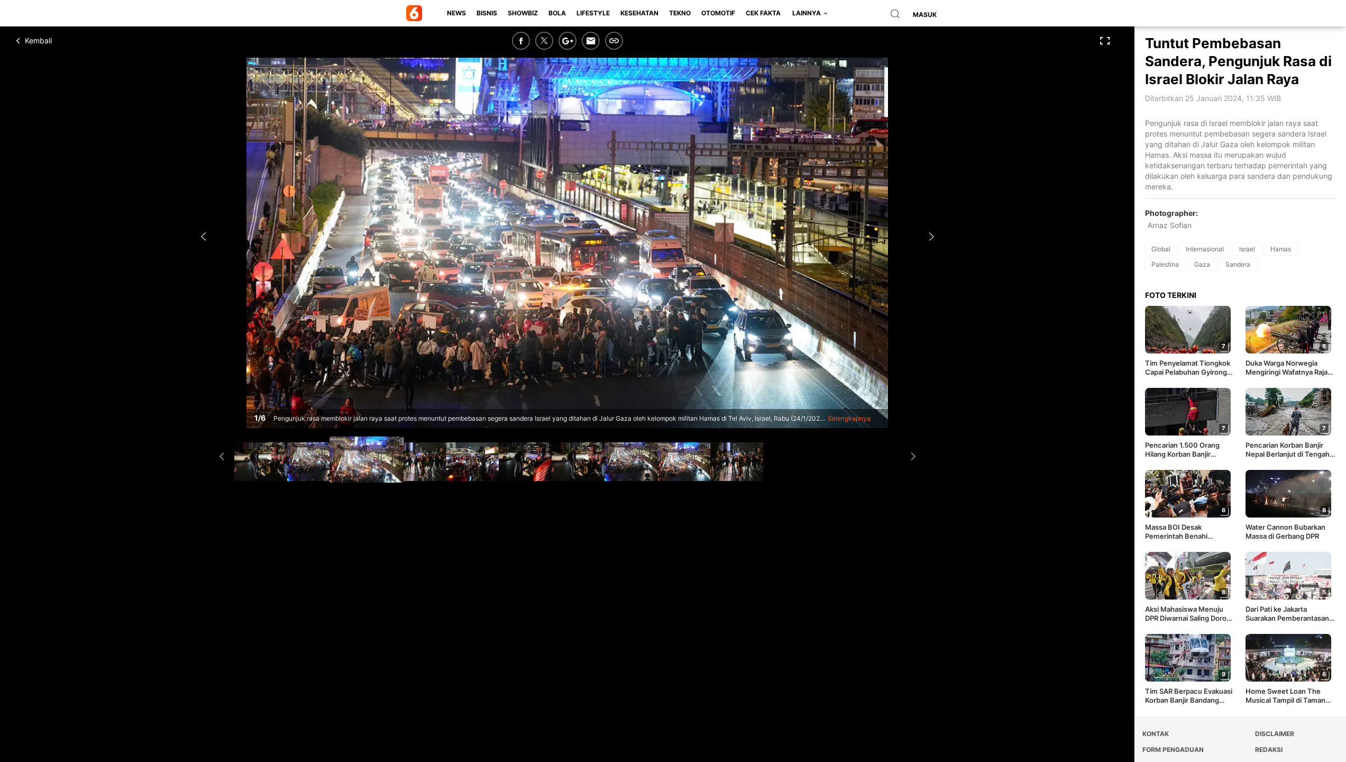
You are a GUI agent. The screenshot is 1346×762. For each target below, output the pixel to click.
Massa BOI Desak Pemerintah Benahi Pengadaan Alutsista (1178, 532)
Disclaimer (1274, 734)
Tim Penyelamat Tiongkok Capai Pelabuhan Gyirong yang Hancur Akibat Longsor (1187, 368)
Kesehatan (639, 13)
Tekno (680, 13)
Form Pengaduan (1173, 750)
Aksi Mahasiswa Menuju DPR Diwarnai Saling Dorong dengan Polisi (1190, 614)
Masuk (925, 15)
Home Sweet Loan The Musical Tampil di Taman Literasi (1285, 696)
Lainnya (807, 13)
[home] (416, 13)
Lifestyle (593, 13)
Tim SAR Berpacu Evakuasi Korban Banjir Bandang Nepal (1188, 696)
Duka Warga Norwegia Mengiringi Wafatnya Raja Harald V (1286, 368)
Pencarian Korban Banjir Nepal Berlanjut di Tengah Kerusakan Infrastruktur (1288, 450)
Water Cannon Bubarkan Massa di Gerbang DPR (1285, 531)
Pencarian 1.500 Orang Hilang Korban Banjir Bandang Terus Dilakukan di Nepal (1190, 450)
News (456, 13)
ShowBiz (523, 13)
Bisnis (487, 13)
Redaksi (1269, 750)
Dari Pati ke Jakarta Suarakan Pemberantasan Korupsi (1287, 614)
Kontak (1155, 734)
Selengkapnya (849, 418)
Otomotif (718, 13)
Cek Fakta (763, 13)
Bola (557, 13)
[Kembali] (55, 40)
